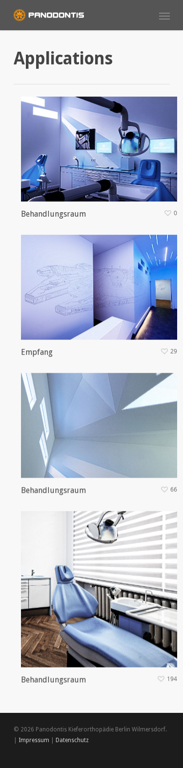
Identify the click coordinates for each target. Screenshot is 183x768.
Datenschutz (72, 740)
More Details (101, 141)
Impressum (34, 740)
